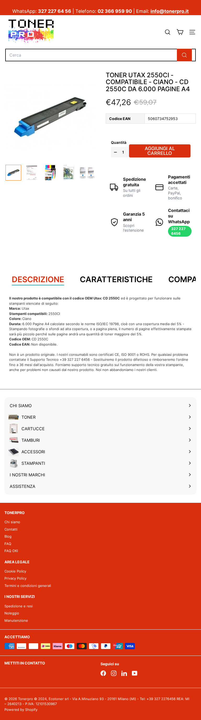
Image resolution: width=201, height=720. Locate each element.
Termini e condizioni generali (27, 585)
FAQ (7, 544)
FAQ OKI (11, 551)
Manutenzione (16, 620)
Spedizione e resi (18, 606)
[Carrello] (180, 32)
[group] (13, 173)
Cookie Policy (15, 571)
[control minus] (115, 152)
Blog (8, 536)
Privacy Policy (15, 578)
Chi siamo (12, 522)
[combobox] (100, 55)
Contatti (11, 529)
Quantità (118, 142)
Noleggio (11, 613)
